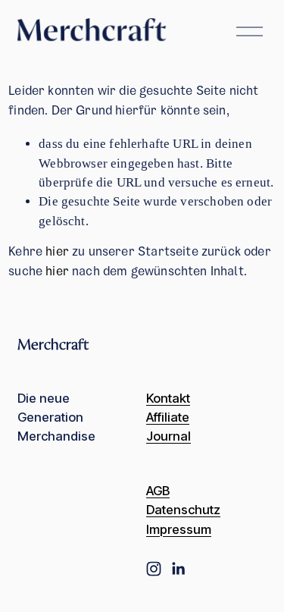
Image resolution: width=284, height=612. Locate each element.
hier (57, 252)
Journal (168, 436)
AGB (158, 491)
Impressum (178, 529)
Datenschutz (183, 510)
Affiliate (167, 417)
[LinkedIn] (178, 568)
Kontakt (168, 398)
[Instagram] (153, 568)
